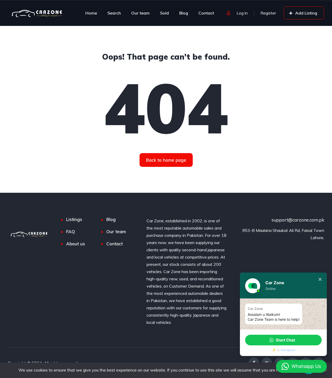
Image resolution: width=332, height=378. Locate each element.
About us (75, 243)
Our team (140, 13)
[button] (283, 340)
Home (91, 13)
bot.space (288, 350)
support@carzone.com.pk (298, 220)
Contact (206, 13)
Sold (164, 13)
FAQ (70, 231)
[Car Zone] (37, 13)
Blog (183, 13)
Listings (74, 219)
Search (114, 13)
